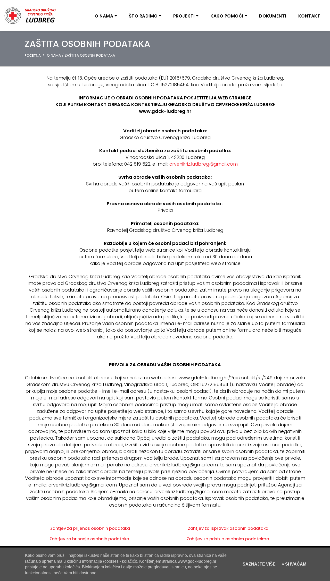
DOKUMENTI (272, 16)
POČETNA (32, 55)
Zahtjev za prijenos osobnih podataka (90, 528)
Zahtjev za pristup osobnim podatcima (228, 539)
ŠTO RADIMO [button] (143, 16)
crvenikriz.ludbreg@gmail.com (203, 164)
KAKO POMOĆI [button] (227, 16)
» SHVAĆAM (293, 564)
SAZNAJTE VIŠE (259, 564)
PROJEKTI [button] (184, 16)
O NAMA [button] (104, 16)
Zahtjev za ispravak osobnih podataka (228, 528)
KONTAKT (309, 16)
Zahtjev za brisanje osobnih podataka (89, 539)
